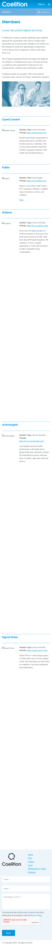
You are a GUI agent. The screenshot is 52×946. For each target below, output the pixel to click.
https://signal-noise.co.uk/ (37, 650)
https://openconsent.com (36, 132)
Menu (41, 4)
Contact (31, 861)
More (21, 199)
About (30, 854)
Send (8, 932)
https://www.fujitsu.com (36, 180)
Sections (45, 11)
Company (32, 872)
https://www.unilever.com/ (37, 225)
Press (30, 858)
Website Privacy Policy (37, 868)
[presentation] (21, 921)
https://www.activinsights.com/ (31, 441)
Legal (30, 865)
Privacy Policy (36, 915)
